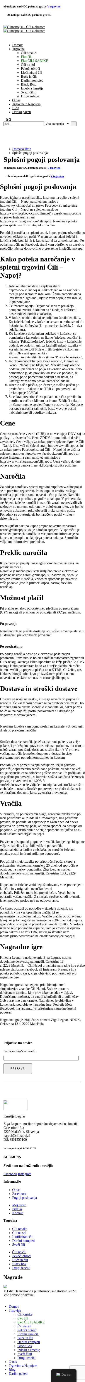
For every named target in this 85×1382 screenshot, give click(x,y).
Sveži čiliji (28, 92)
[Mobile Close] (1, 1299)
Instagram (24, 1174)
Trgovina (18, 49)
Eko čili (26, 57)
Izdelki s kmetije (32, 88)
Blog (15, 108)
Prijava (17, 1209)
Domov (17, 45)
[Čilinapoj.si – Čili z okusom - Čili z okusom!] (24, 29)
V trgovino (54, 6)
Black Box (28, 84)
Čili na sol (28, 64)
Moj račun (19, 1205)
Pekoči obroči (30, 68)
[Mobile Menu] (4, 138)
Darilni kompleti (32, 80)
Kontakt (17, 1213)
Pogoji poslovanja (24, 1198)
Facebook (10, 1174)
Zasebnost (19, 1194)
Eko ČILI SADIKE (34, 61)
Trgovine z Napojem (26, 104)
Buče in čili (29, 76)
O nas (16, 100)
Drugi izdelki (30, 96)
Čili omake (28, 53)
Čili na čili (19, 1252)
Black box (19, 1264)
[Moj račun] (5, 128)
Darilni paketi (21, 112)
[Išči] (74, 124)
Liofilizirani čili (31, 72)
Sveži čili (18, 1244)
